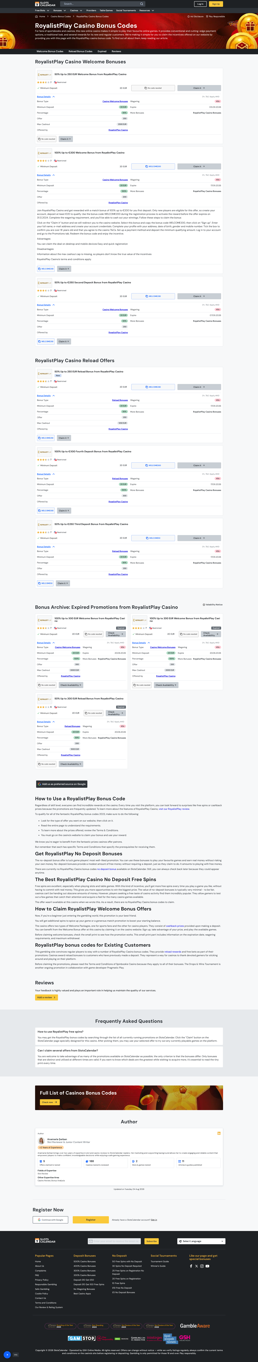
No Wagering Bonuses (84, 1289)
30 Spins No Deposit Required (127, 1266)
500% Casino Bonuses (85, 1261)
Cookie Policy (41, 1293)
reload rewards (172, 951)
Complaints (40, 1270)
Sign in (154, 1219)
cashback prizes (175, 925)
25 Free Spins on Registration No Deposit (128, 1272)
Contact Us (40, 1298)
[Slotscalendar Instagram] (203, 1266)
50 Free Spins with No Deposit (127, 1261)
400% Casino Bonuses (85, 1266)
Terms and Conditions (45, 1302)
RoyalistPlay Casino (118, 130)
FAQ (37, 1275)
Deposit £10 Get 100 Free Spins (89, 1284)
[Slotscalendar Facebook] (192, 1266)
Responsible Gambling (46, 1284)
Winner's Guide (158, 1266)
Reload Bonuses (120, 400)
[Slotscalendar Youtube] (208, 1266)
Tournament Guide (160, 1261)
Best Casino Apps (82, 1293)
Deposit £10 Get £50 (84, 1279)
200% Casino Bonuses (84, 1275)
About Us (39, 1266)
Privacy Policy (41, 1279)
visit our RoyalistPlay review (174, 809)
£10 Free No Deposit (122, 1287)
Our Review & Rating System (49, 1307)
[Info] (7, 1354)
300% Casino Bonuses (84, 1270)
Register (90, 1219)
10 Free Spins (118, 1283)
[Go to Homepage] (45, 4)
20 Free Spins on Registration (126, 1278)
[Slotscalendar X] (197, 1266)
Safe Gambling (42, 1289)
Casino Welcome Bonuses (115, 101)
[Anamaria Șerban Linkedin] (218, 1133)
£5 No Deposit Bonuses (123, 1292)
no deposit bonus (106, 869)
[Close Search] (141, 4)
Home (38, 1261)
